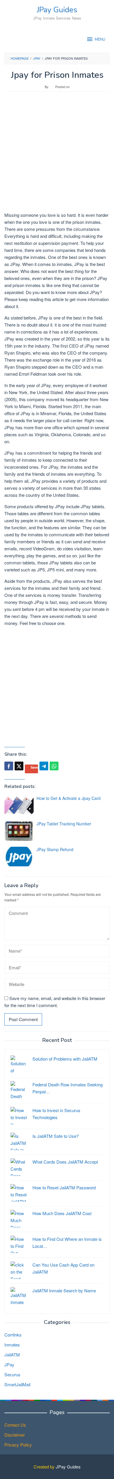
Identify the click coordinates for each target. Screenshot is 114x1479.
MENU (100, 39)
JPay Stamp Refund (55, 849)
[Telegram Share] (43, 766)
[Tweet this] (19, 766)
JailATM (12, 1354)
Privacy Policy (18, 1445)
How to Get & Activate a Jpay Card (69, 798)
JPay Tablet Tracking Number (64, 824)
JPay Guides (57, 10)
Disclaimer (14, 1435)
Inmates (12, 1344)
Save (34, 767)
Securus (12, 1374)
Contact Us (15, 1425)
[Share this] (8, 766)
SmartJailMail (17, 1384)
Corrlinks (13, 1335)
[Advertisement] (57, 154)
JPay (9, 1364)
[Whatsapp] (54, 766)
